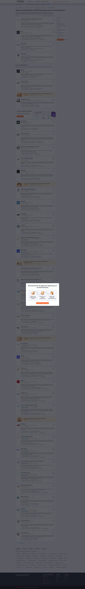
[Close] (58, 284)
